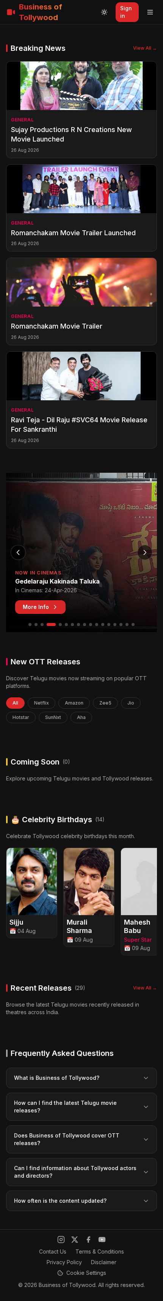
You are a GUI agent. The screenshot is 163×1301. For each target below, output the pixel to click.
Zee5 (105, 703)
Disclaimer (103, 1262)
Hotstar (21, 717)
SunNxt (53, 717)
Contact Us (52, 1251)
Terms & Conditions (99, 1251)
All (15, 703)
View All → (145, 48)
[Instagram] (61, 1239)
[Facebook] (88, 1239)
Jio (130, 703)
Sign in (126, 12)
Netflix (41, 703)
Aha (81, 717)
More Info (36, 607)
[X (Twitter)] (74, 1239)
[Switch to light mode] (104, 12)
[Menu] (150, 12)
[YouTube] (102, 1239)
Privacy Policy (64, 1262)
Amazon (74, 703)
